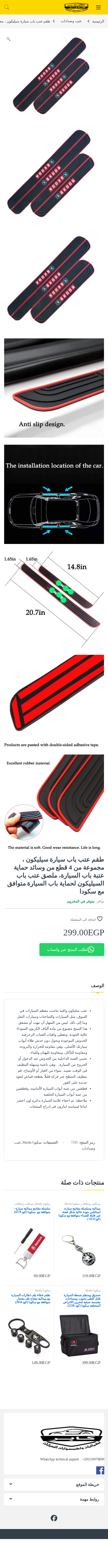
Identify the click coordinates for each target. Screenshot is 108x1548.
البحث (6, 7)
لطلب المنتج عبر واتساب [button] (67, 949)
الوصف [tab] (97, 985)
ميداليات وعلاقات (90, 1203)
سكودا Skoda (32, 1142)
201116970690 (94, 1459)
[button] (8, 39)
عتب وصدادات (71, 21)
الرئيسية (98, 21)
